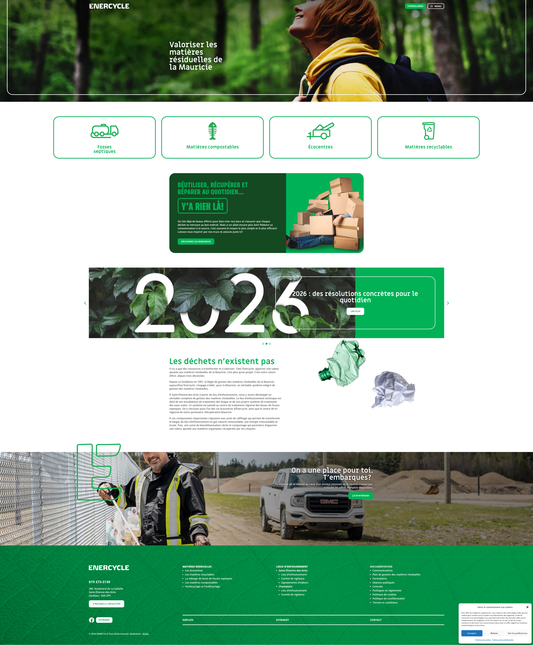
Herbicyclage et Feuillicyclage (202, 586)
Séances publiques (383, 582)
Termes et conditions (385, 602)
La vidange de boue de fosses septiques (208, 578)
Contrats (378, 586)
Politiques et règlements (387, 590)
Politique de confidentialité (503, 640)
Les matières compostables (201, 582)
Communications (383, 570)
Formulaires (415, 6)
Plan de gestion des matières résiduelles (396, 574)
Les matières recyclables (199, 574)
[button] (527, 607)
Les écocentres (194, 570)
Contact (376, 620)
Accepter (471, 633)
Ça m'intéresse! (360, 495)
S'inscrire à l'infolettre (106, 603)
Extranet (104, 619)
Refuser (494, 633)
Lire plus (355, 311)
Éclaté (146, 633)
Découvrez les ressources (196, 241)
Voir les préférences (517, 633)
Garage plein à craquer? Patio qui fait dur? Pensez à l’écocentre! (355, 297)
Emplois (188, 620)
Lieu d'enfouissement (294, 574)
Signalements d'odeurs (294, 582)
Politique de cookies (483, 640)
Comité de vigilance (292, 578)
